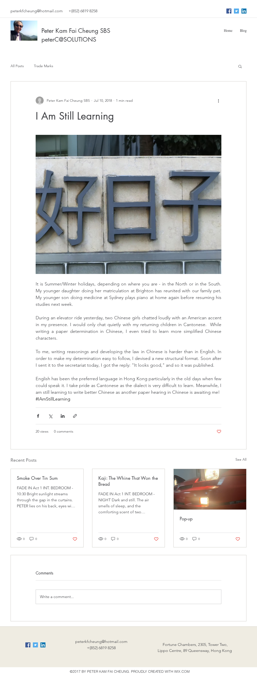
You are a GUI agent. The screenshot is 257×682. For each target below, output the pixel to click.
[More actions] (218, 101)
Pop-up (186, 519)
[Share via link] (75, 416)
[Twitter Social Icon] (236, 11)
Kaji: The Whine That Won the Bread (128, 481)
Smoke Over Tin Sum (37, 478)
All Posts (17, 66)
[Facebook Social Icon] (228, 11)
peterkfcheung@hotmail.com (37, 11)
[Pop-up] (210, 489)
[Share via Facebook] (38, 416)
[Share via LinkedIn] (62, 416)
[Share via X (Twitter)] (50, 416)
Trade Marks (43, 66)
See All (240, 459)
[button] (240, 66)
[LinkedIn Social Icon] (243, 11)
